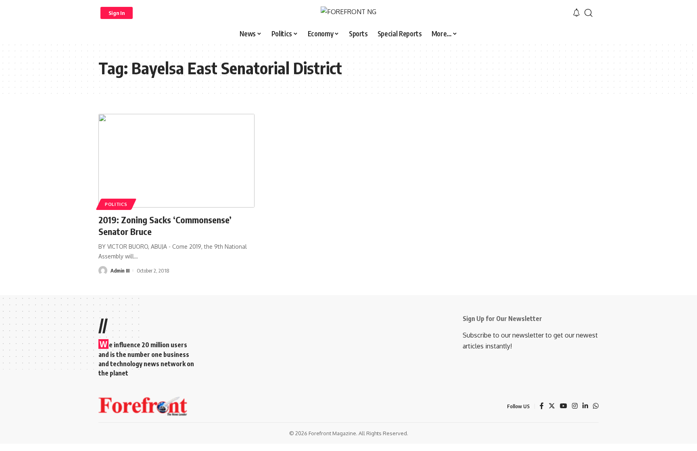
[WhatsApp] (596, 406)
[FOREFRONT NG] (348, 12)
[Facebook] (542, 406)
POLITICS (116, 204)
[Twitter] (552, 406)
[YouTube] (563, 406)
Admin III (120, 270)
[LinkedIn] (585, 406)
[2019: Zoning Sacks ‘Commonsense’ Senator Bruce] (176, 161)
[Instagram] (575, 406)
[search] (588, 13)
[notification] (576, 12)
